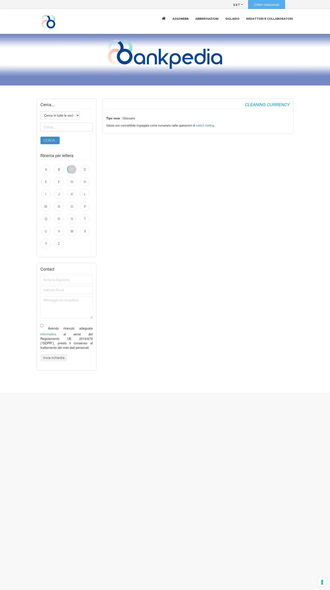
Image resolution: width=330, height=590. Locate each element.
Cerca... (50, 140)
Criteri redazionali (266, 4)
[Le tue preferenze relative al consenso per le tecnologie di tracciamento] (322, 582)
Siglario (232, 18)
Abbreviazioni (207, 18)
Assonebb (180, 18)
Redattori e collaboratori (269, 18)
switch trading (205, 125)
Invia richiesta (53, 358)
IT (238, 4)
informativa (48, 334)
